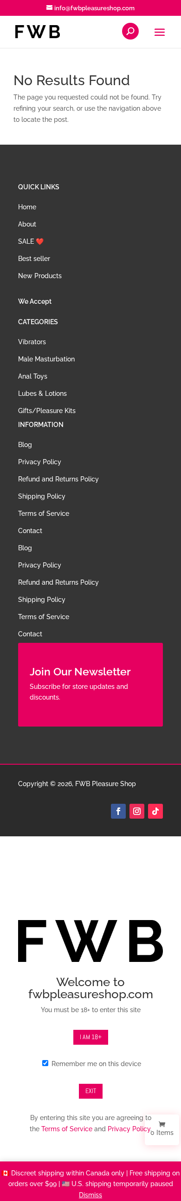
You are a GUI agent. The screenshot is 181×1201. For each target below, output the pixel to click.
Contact (30, 530)
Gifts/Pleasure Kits (47, 410)
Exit (90, 1091)
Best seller (34, 258)
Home (27, 207)
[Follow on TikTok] (155, 811)
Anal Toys (32, 376)
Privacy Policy (39, 462)
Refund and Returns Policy (58, 479)
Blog (25, 444)
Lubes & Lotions (42, 393)
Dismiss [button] (90, 1195)
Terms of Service (43, 513)
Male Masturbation (46, 359)
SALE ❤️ (31, 241)
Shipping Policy (41, 496)
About (27, 224)
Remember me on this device (95, 1064)
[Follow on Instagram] (136, 811)
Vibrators (32, 342)
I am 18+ (91, 1037)
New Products (40, 276)
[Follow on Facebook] (118, 811)
